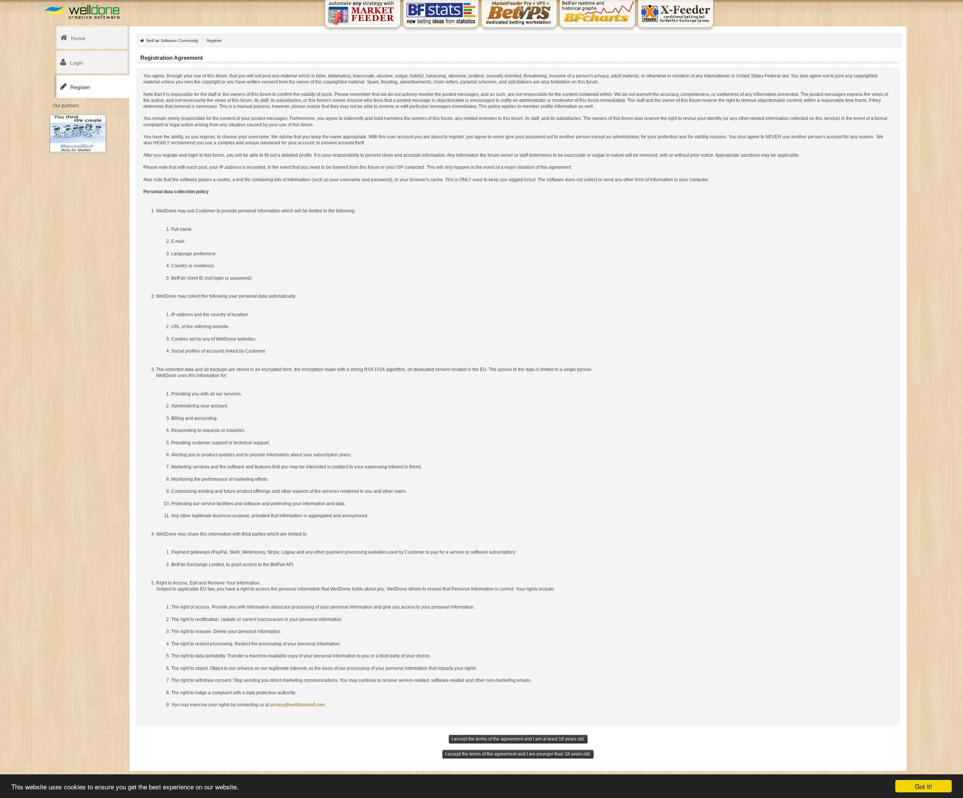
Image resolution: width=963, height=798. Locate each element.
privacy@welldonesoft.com (297, 704)
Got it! (923, 786)
